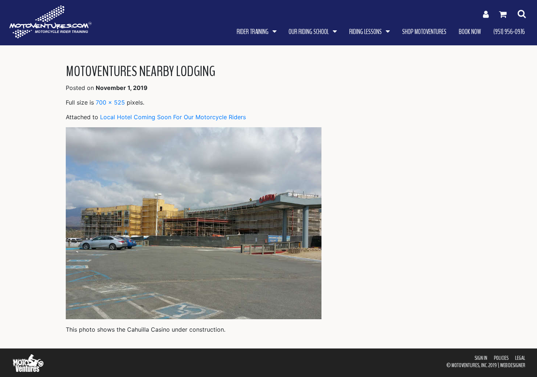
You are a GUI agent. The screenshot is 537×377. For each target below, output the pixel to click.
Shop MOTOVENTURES (424, 32)
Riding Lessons (366, 32)
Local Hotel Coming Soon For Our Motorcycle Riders (173, 117)
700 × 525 (110, 102)
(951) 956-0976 (509, 32)
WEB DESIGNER (512, 365)
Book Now (470, 32)
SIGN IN (481, 358)
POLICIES (501, 358)
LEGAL (520, 358)
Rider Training (253, 32)
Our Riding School (309, 32)
